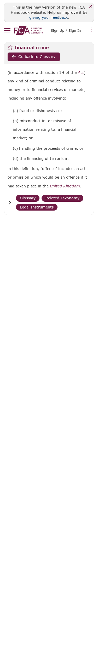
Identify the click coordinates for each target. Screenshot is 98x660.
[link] (28, 30)
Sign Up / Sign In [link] (66, 30)
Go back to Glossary (36, 56)
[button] (10, 202)
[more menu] (91, 30)
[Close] (91, 6)
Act (81, 72)
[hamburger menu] (7, 30)
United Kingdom (65, 186)
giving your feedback (48, 17)
